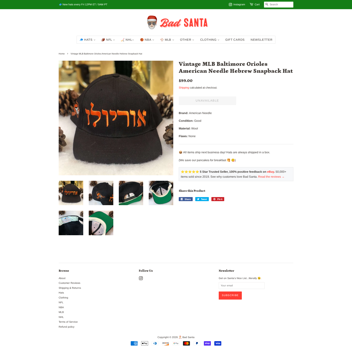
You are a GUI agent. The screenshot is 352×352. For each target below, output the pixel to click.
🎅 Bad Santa (187, 337)
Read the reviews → (271, 176)
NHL (61, 317)
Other (186, 39)
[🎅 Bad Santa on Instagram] (141, 279)
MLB (61, 312)
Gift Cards (235, 39)
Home (62, 53)
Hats (61, 292)
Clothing (208, 39)
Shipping (184, 87)
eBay (270, 171)
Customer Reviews (69, 283)
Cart (257, 4)
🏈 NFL (107, 39)
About (62, 278)
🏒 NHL (126, 39)
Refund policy (66, 326)
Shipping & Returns (70, 288)
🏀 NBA (146, 39)
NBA (61, 307)
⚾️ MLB (166, 39)
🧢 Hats (86, 39)
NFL (61, 302)
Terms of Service (68, 321)
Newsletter (262, 39)
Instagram (239, 4)
